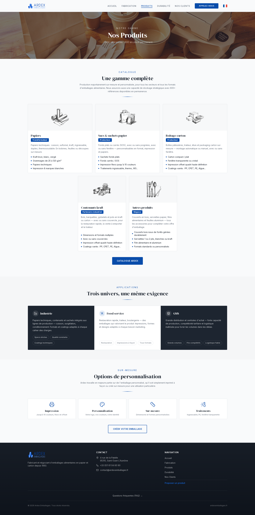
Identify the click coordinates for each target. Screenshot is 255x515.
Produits (147, 6)
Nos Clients (182, 6)
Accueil (112, 6)
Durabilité (163, 6)
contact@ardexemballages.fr (114, 470)
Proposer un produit (175, 483)
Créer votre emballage (127, 429)
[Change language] (225, 5)
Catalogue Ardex (127, 261)
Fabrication (129, 6)
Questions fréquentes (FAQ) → (128, 495)
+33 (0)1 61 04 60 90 (110, 465)
